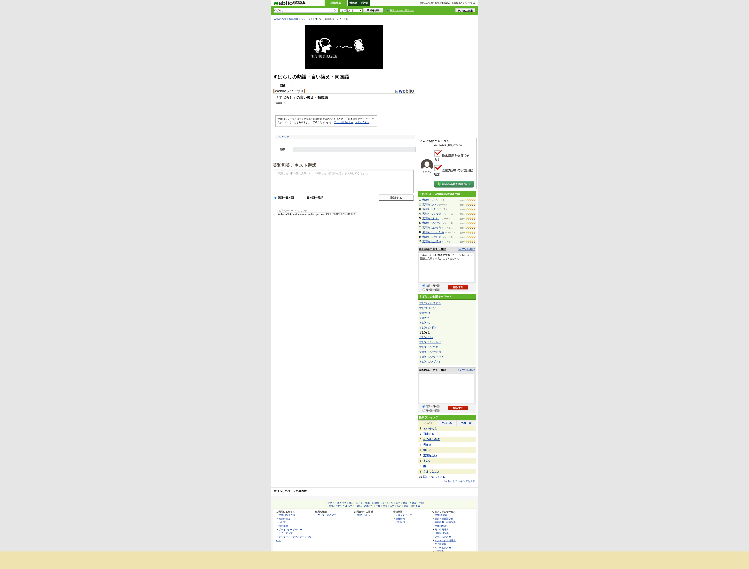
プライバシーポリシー (290, 529)
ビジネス (330, 503)
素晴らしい (429, 204)
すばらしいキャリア (431, 356)
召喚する (428, 433)
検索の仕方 (284, 518)
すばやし (424, 322)
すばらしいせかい (430, 342)
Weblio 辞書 (280, 19)
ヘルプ (282, 522)
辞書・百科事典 (412, 506)
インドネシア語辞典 (445, 540)
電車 (367, 503)
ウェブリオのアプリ (328, 515)
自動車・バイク (380, 503)
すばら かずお (428, 327)
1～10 (427, 423)
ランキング (282, 136)
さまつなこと (431, 471)
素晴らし (427, 199)
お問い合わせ (362, 122)
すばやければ (427, 308)
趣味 (359, 506)
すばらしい (426, 337)
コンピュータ (356, 503)
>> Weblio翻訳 (466, 249)
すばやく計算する (430, 303)
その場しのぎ (431, 439)
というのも (430, 428)
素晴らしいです (431, 222)
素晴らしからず (431, 236)
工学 (398, 503)
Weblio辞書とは (287, 515)
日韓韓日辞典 (442, 533)
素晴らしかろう (431, 241)
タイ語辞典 (440, 544)
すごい (427, 460)
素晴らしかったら (433, 232)
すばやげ (424, 312)
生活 (338, 506)
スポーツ (368, 506)
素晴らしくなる (431, 213)
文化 (331, 506)
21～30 (466, 422)
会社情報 (400, 518)
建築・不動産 (410, 503)
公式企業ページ (404, 515)
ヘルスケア (349, 506)
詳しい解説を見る (343, 122)
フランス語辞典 (443, 536)
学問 (421, 503)
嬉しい (427, 449)
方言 (399, 506)
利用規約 (283, 526)
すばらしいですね (430, 351)
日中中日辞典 (442, 529)
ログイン (427, 172)
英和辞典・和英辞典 (445, 522)
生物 (378, 506)
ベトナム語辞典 (443, 547)
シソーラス (307, 19)
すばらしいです (428, 347)
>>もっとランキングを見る (459, 481)
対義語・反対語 (358, 2)
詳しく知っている (434, 476)
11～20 (447, 422)
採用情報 (400, 522)
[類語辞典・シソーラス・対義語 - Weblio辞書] (283, 4)
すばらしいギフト (430, 361)
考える (427, 444)
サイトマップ (286, 533)
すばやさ (424, 317)
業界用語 (341, 503)
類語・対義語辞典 (444, 518)
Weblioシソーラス (289, 91)
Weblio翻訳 (441, 526)
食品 (385, 506)
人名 (392, 506)
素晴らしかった (431, 227)
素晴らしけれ (430, 218)
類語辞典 (335, 2)
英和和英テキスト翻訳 (295, 165)
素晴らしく (429, 209)
